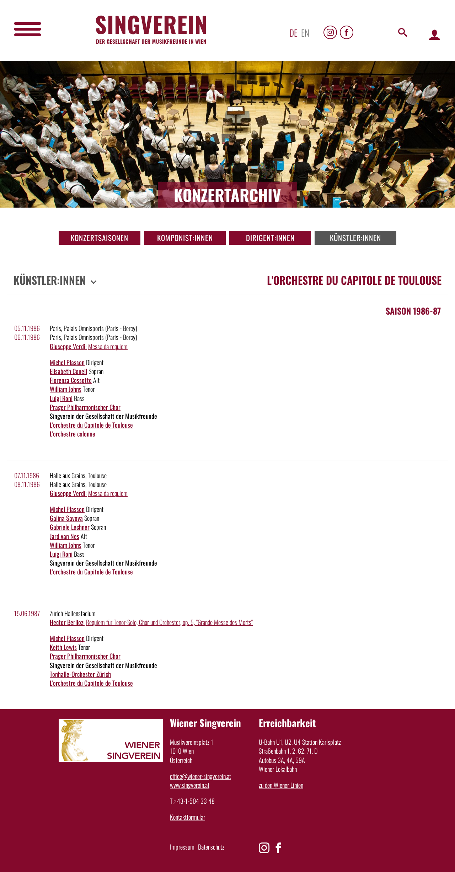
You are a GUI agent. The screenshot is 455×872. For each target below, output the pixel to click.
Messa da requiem (108, 346)
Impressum (182, 846)
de (293, 32)
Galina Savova (66, 518)
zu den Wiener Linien (281, 785)
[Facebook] (346, 32)
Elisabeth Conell (68, 371)
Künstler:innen (355, 237)
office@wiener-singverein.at (200, 776)
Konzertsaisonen (99, 237)
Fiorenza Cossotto (71, 380)
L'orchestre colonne (72, 433)
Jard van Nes (64, 536)
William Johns (65, 389)
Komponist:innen (185, 237)
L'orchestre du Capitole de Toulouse (91, 424)
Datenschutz (211, 846)
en (305, 32)
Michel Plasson (67, 362)
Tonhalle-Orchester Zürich (80, 674)
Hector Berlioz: (67, 622)
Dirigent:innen (270, 237)
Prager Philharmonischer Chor (85, 407)
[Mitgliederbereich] (434, 34)
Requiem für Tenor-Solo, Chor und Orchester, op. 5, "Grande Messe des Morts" (169, 622)
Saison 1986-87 (413, 310)
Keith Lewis (63, 647)
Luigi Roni (61, 398)
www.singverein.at (189, 785)
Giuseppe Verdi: (68, 346)
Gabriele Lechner (70, 526)
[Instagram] (330, 32)
